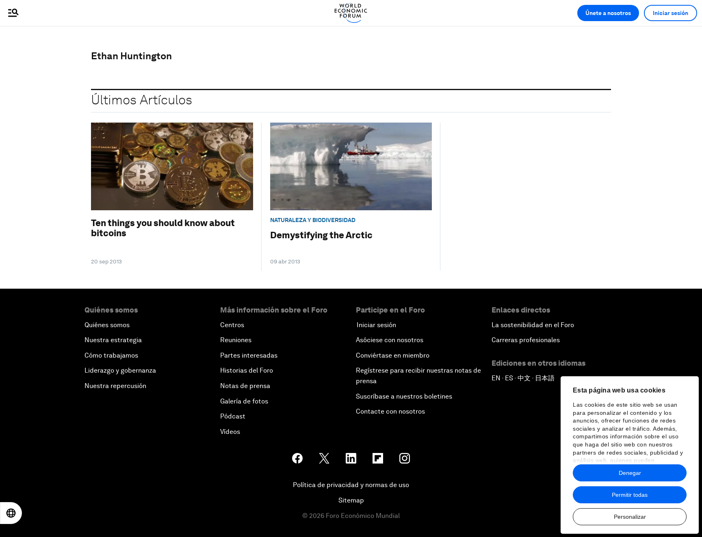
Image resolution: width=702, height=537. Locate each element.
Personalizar (630, 516)
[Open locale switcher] (11, 513)
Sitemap (351, 500)
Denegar (630, 473)
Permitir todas (630, 495)
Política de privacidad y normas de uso (351, 485)
